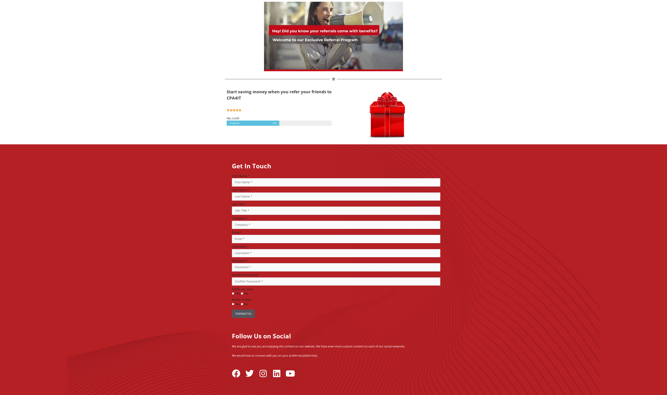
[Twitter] (249, 373)
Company (240, 218)
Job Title (239, 204)
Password (240, 261)
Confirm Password (246, 275)
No (246, 293)
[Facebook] (236, 373)
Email (237, 232)
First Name (241, 176)
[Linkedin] (277, 373)
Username (240, 246)
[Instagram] (263, 373)
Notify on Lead (242, 289)
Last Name (241, 190)
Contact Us (243, 313)
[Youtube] (290, 373)
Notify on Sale (242, 299)
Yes (237, 293)
